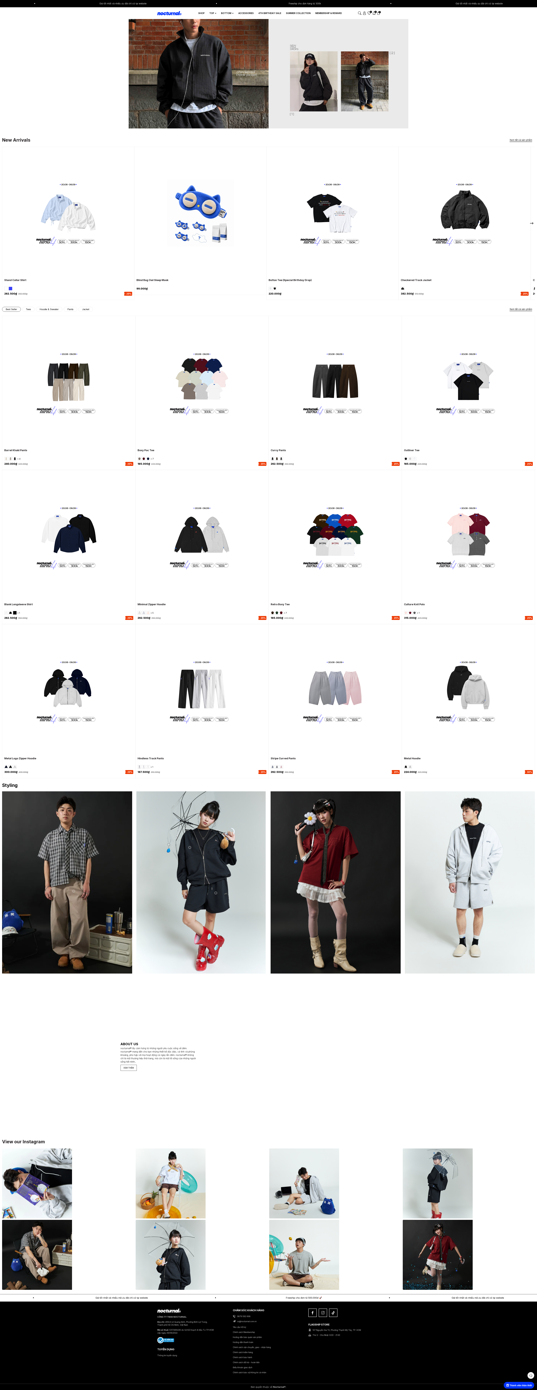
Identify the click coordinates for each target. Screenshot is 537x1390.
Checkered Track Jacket (416, 280)
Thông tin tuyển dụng (167, 1355)
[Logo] (169, 13)
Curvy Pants (278, 450)
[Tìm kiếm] (359, 13)
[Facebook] (312, 1313)
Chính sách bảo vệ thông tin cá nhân (249, 1372)
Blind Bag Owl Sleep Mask (152, 280)
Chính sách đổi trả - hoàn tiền (246, 1362)
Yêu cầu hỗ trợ (239, 1327)
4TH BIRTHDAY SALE (269, 13)
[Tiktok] (333, 1313)
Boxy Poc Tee (146, 450)
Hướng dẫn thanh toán (243, 1342)
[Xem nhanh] (72, 217)
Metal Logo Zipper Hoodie (20, 758)
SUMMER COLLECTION (298, 13)
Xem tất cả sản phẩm (521, 140)
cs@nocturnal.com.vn (247, 1321)
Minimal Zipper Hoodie (152, 604)
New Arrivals (16, 140)
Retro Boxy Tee (280, 604)
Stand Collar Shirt (15, 280)
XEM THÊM (128, 1068)
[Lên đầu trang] (531, 1367)
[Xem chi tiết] (64, 217)
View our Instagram (23, 1141)
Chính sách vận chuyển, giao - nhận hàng (252, 1347)
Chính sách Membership (244, 1332)
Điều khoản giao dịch (242, 1367)
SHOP (201, 13)
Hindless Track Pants (151, 758)
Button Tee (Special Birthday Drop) (290, 280)
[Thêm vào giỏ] (197, 217)
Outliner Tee (411, 450)
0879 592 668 (243, 1316)
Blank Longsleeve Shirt (18, 604)
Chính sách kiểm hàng (243, 1352)
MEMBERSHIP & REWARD (328, 13)
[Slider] (268, 73)
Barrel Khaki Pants (15, 450)
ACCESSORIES (246, 13)
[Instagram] (323, 1313)
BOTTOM (226, 13)
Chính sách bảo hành (242, 1357)
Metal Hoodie (412, 758)
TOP (212, 13)
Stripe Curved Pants (283, 758)
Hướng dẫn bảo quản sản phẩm (247, 1337)
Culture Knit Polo (414, 604)
